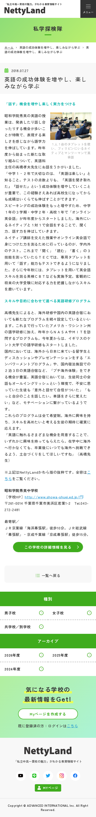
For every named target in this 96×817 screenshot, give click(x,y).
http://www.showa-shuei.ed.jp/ (52, 497)
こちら (72, 725)
